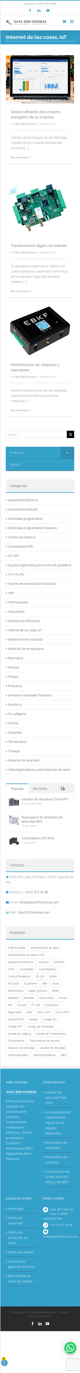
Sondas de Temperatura (50, 1033)
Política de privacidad (15, 1220)
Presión (13, 676)
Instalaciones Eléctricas (24, 621)
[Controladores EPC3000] (14, 838)
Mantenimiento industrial (25, 639)
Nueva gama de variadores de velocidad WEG (42, 819)
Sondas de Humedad (40, 1026)
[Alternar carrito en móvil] (64, 22)
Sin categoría (17, 714)
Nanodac (29, 998)
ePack (53, 976)
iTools (55, 983)
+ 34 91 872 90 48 (35, 892)
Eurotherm (30, 983)
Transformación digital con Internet (39, 246)
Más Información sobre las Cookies (20, 1278)
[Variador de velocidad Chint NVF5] (14, 799)
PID (10, 1005)
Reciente (40, 789)
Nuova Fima (46, 998)
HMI (11, 593)
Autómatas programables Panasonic (32, 528)
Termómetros (17, 742)
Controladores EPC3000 (38, 838)
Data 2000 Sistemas (25, 123)
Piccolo (62, 998)
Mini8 (55, 990)
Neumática (15, 658)
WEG (64, 1055)
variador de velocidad (52, 1048)
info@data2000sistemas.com (39, 902)
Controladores (47, 969)
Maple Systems (38, 990)
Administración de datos (44, 947)
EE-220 (40, 976)
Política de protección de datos (18, 1237)
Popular (17, 789)
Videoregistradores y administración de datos (39, 769)
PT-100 (35, 1005)
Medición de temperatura (26, 649)
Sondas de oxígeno (19, 1033)
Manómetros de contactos (56, 1159)
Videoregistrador (18, 1055)
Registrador (15, 1012)
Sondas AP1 (50, 1019)
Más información (20, 157)
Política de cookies (21, 1252)
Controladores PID (20, 546)
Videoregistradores (44, 1055)
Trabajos (14, 751)
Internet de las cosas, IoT (25, 630)
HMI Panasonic (18, 602)
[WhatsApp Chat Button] (70, 1348)
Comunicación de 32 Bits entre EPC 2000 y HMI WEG (57, 1176)
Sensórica (15, 704)
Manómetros (15, 990)
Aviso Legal (15, 1208)
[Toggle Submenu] (67, 453)
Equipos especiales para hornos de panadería (39, 565)
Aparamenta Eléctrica (23, 500)
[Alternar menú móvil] (72, 22)
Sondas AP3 (15, 1026)
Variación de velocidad (23, 760)
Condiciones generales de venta (21, 1264)
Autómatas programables (25, 518)
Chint (11, 969)
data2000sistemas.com (34, 912)
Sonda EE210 (16, 1019)
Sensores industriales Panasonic (30, 695)
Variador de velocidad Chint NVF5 (45, 799)
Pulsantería (51, 1005)
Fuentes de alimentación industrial (32, 584)
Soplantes (15, 732)
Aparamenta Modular (22, 509)
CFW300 (59, 962)
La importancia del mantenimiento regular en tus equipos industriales (58, 1122)
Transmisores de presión (45, 1040)
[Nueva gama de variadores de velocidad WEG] (14, 817)
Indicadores (16, 611)
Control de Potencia (21, 537)
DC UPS (13, 556)
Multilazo (13, 998)
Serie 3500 (62, 1012)
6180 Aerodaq (16, 947)
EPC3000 (13, 983)
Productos (15, 686)
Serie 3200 (43, 1012)
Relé (29, 1012)
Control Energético (19, 976)
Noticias (13, 667)
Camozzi (44, 962)
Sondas (13, 723)
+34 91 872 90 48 (61, 1225)
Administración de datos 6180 (26, 955)
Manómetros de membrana (56, 1145)
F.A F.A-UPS (16, 574)
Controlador (26, 969)
